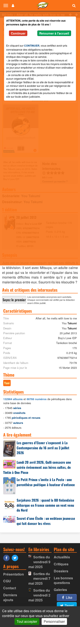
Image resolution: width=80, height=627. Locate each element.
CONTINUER (31, 45)
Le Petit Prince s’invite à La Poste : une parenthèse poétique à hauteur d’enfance (46, 482)
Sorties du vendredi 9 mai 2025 (39, 562)
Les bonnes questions (63, 580)
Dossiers (61, 571)
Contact (9, 587)
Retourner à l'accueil (54, 33)
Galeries (60, 589)
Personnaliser (54, 621)
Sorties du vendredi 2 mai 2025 (39, 595)
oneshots (19, 413)
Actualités (62, 557)
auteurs (18, 423)
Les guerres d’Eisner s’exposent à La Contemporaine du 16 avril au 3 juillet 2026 (43, 447)
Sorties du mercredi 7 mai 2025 (39, 578)
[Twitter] (16, 557)
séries (17, 408)
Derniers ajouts (10, 597)
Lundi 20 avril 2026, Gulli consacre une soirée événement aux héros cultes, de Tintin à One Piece (37, 467)
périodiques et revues (26, 418)
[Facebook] (7, 557)
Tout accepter (27, 621)
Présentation (13, 574)
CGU (7, 580)
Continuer (18, 33)
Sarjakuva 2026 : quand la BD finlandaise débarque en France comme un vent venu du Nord (45, 505)
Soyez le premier (14, 299)
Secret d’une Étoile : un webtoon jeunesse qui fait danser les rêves (46, 521)
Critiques (61, 564)
